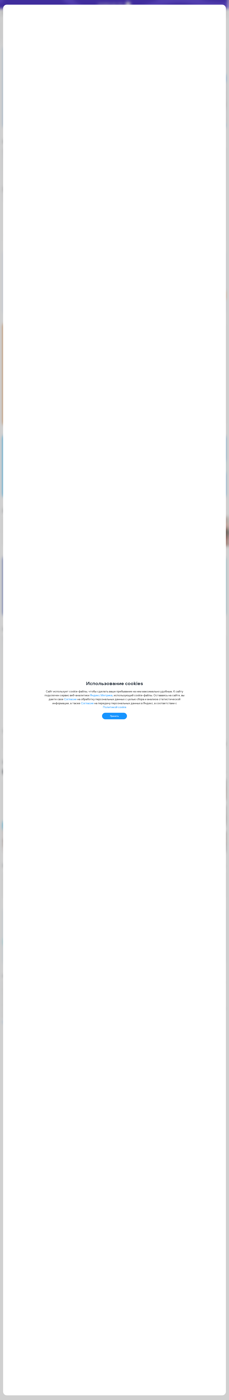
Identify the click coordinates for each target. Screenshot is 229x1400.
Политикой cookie (114, 707)
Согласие (70, 699)
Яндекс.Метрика (101, 695)
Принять (114, 715)
